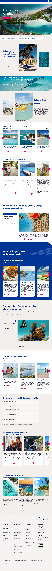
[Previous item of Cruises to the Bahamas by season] (3, 274)
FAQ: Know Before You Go (41, 533)
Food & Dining (28, 532)
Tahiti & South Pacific (17, 547)
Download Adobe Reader (38, 560)
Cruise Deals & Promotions (7, 530)
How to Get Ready (40, 527)
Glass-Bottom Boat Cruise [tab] (9, 321)
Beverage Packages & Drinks (30, 533)
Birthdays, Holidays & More (30, 542)
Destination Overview (17, 526)
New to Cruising (5, 533)
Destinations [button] (3, 38)
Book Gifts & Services (41, 532)
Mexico (15, 543)
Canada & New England (18, 533)
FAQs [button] (28, 38)
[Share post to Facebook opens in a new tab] (37, 519)
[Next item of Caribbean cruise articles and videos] (49, 371)
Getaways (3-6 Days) (17, 538)
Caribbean (9, 60)
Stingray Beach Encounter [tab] (8, 328)
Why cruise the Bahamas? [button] (11, 38)
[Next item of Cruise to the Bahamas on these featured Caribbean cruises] (49, 169)
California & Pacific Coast (18, 532)
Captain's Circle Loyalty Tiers (7, 537)
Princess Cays (37, 107)
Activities (27, 535)
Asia (15, 529)
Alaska (15, 527)
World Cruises (16, 549)
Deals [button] (38, 38)
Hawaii (15, 540)
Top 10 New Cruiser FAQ (6, 540)
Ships (27, 526)
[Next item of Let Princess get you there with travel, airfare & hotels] (49, 444)
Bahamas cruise (14, 58)
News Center (14, 558)
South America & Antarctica (18, 546)
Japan (15, 541)
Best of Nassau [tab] (6, 325)
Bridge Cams (28, 529)
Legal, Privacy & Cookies (28, 558)
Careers (9, 558)
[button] (7, 18)
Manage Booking (40, 526)
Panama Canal (16, 544)
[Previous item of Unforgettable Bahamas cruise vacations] (3, 137)
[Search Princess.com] (48, 1)
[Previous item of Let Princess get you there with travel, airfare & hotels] (3, 444)
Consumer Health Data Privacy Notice (27, 560)
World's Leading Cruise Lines (8, 560)
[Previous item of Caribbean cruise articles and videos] (3, 371)
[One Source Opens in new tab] (5, 563)
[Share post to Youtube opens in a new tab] (44, 519)
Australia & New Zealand (18, 530)
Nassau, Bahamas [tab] (7, 218)
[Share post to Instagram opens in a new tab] (47, 519)
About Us (5, 558)
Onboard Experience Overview (30, 530)
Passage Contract (20, 558)
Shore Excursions (17, 550)
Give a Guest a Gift (29, 545)
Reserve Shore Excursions (41, 529)
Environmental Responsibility (37, 558)
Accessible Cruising (17, 560)
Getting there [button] (34, 38)
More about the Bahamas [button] (22, 38)
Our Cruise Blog (5, 538)
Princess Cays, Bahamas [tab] (8, 216)
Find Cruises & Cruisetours (7, 526)
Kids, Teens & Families (29, 538)
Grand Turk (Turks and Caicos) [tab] (9, 223)
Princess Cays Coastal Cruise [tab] (9, 323)
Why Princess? (5, 535)
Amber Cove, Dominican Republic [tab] (10, 220)
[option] (10, 142)
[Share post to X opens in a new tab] (40, 519)
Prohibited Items (40, 535)
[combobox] (10, 518)
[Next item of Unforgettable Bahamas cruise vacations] (49, 137)
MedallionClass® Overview (42, 539)
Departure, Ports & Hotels (18, 552)
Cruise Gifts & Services (29, 543)
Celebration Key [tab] (7, 213)
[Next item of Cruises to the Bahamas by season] (49, 274)
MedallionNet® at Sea (41, 540)
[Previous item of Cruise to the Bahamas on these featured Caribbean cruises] (3, 169)
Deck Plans (27, 527)
